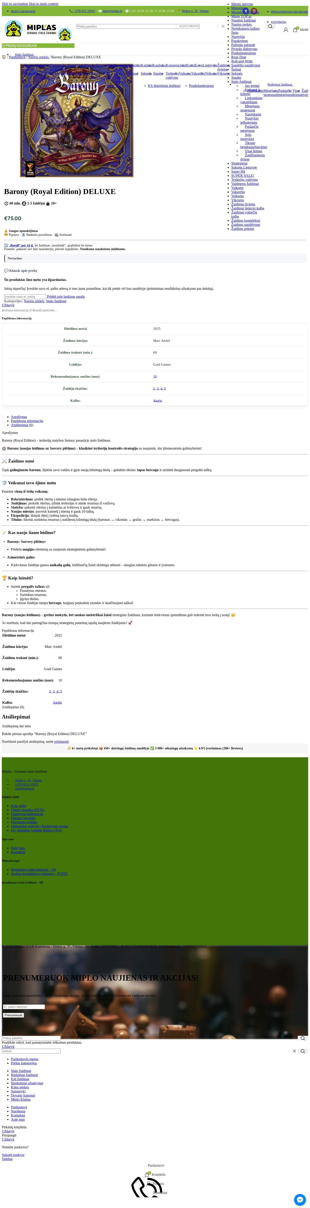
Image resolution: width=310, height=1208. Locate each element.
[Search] (270, 26)
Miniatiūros (239, 8)
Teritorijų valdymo (244, 180)
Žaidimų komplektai (245, 220)
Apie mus (18, 848)
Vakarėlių (238, 192)
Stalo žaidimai (56, 301)
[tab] (19, 417)
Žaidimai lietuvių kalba (247, 208)
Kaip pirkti (18, 806)
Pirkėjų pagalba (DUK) (27, 810)
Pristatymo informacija (27, 814)
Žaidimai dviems (243, 204)
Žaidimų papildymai (245, 224)
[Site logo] (30, 40)
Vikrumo (237, 200)
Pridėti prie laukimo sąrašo (66, 296)
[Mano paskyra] (285, 29)
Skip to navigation (15, 4)
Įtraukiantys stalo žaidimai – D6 (33, 869)
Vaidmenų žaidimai (245, 184)
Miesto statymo (242, 4)
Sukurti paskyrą (13, 1155)
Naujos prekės (241, 24)
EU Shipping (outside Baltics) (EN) (36, 830)
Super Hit (238, 171)
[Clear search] (294, 1051)
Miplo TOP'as (241, 16)
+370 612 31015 (84, 11)
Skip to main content (43, 4)
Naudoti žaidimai (243, 20)
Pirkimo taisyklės (23, 818)
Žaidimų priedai (242, 229)
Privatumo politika (24, 822)
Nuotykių (238, 37)
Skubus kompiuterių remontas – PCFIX (39, 874)
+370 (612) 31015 (26, 784)
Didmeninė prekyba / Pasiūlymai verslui (39, 826)
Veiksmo (237, 196)
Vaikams (237, 188)
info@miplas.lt (112, 11)
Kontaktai (18, 852)
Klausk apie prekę (23, 271)
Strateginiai (239, 163)
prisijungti (61, 741)
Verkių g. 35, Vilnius (195, 11)
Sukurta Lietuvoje (244, 167)
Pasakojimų (239, 41)
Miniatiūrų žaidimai (245, 12)
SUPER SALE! (242, 175)
